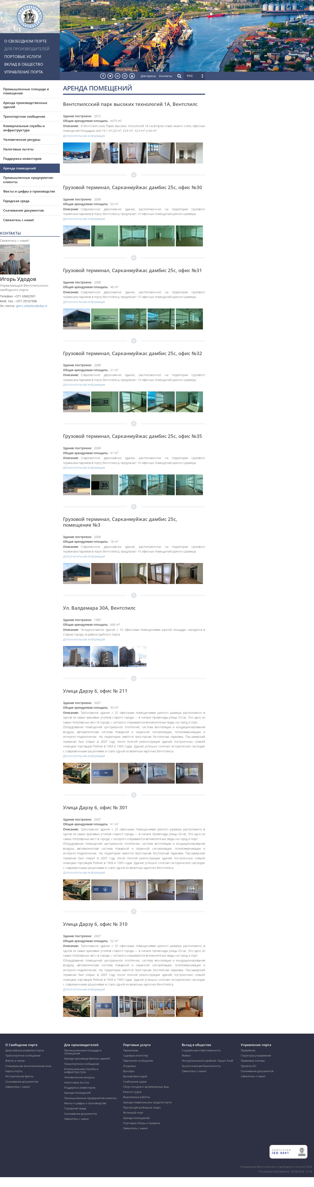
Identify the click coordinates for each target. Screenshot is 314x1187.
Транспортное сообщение (24, 116)
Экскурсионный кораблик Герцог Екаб (207, 1060)
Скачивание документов (23, 210)
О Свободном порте (25, 41)
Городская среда (16, 201)
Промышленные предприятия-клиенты (28, 179)
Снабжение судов (134, 1081)
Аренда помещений (19, 168)
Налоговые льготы (18, 149)
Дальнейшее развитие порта (24, 1050)
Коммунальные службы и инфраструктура (24, 128)
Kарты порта (13, 1071)
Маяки (186, 1055)
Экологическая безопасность (201, 1065)
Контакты (165, 76)
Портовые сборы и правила (141, 1123)
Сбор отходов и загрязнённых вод (146, 1086)
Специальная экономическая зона (28, 1065)
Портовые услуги (22, 56)
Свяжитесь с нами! (18, 220)
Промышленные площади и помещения (26, 91)
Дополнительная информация (84, 136)
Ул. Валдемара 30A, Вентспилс (99, 608)
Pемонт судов (132, 1091)
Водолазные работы (136, 1096)
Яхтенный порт (133, 1112)
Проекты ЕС (248, 1065)
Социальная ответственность (201, 1050)
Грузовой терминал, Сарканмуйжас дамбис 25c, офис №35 (132, 436)
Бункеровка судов (135, 1076)
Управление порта (23, 71)
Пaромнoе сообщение (138, 1060)
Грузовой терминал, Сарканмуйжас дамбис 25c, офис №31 (132, 270)
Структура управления (256, 1055)
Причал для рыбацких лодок (142, 1107)
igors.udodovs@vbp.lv (31, 306)
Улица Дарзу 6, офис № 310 (95, 924)
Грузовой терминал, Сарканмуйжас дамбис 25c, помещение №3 (120, 522)
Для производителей (27, 48)
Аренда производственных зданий (25, 105)
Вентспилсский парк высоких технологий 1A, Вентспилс (130, 104)
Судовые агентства (135, 1055)
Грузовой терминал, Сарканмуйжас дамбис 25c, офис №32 (132, 353)
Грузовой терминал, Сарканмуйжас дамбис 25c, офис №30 (132, 187)
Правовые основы (253, 1060)
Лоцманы (129, 1065)
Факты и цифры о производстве (29, 191)
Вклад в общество (23, 64)
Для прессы (148, 76)
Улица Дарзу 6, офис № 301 (95, 807)
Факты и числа (15, 1060)
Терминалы (130, 1050)
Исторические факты (19, 1076)
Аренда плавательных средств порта (147, 1102)
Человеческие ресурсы (21, 139)
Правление (248, 1050)
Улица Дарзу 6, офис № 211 (95, 691)
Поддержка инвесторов (22, 158)
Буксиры (129, 1071)
